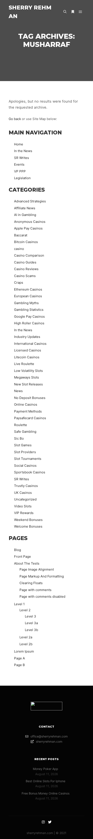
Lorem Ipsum (24, 651)
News (18, 391)
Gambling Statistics (28, 310)
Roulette (20, 425)
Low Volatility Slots (28, 371)
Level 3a (31, 623)
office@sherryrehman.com (49, 736)
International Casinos (30, 344)
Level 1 (19, 604)
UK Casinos (23, 493)
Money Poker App (45, 769)
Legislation (22, 178)
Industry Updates (27, 337)
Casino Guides (25, 262)
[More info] (73, 12)
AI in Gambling (25, 215)
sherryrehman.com (49, 741)
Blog (17, 550)
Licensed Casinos (27, 350)
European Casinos (28, 296)
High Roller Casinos (29, 323)
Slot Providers (25, 452)
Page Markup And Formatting (41, 576)
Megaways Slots (26, 377)
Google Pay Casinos (29, 316)
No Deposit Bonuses (29, 398)
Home (18, 144)
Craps (18, 282)
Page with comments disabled (42, 596)
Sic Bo (19, 438)
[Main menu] (80, 12)
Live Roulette (24, 364)
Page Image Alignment (36, 569)
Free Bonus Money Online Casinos (45, 793)
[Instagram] (43, 822)
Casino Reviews (26, 269)
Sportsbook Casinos (29, 472)
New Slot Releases (28, 384)
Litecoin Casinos (26, 357)
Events (19, 164)
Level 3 (30, 616)
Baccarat (20, 235)
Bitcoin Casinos (26, 242)
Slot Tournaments (27, 459)
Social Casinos (25, 465)
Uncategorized (25, 499)
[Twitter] (50, 822)
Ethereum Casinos (28, 289)
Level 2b (25, 644)
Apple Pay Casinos (28, 228)
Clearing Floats (31, 583)
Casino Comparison (29, 255)
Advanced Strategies (30, 201)
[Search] (65, 12)
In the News (23, 151)
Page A (19, 658)
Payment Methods (28, 411)
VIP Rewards (24, 513)
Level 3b (31, 630)
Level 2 (24, 610)
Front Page (22, 556)
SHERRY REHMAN (30, 11)
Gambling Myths (26, 303)
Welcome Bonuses (28, 526)
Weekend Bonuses (28, 520)
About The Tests (26, 563)
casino (19, 249)
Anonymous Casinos (29, 222)
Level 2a (25, 637)
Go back (15, 119)
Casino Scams (25, 276)
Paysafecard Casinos (30, 418)
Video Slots (23, 506)
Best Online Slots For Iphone (45, 781)
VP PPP (20, 171)
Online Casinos (25, 404)
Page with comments (35, 590)
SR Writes (21, 158)
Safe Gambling (25, 432)
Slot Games (23, 445)
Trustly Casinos (26, 486)
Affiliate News (24, 208)
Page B (19, 665)
